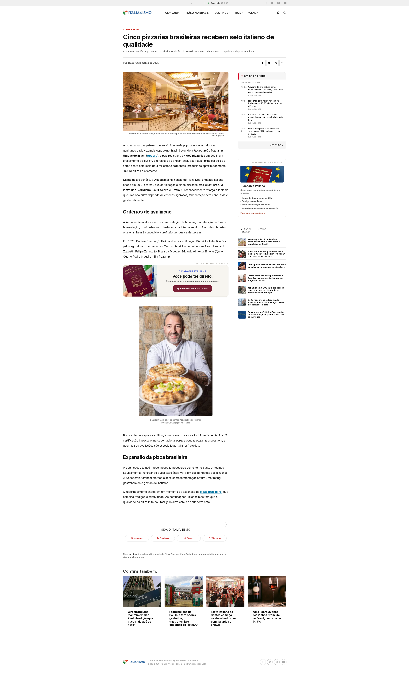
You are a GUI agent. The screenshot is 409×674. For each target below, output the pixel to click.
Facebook (164, 538)
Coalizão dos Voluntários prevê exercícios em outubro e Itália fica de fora (265, 117)
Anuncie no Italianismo (160, 660)
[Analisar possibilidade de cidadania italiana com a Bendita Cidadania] (140, 281)
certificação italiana (186, 554)
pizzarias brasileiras (133, 557)
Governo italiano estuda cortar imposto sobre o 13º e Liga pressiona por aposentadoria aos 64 (265, 89)
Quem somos (179, 660)
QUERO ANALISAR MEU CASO (192, 288)
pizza (223, 554)
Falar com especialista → (252, 213)
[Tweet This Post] (269, 63)
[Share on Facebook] (263, 63)
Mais (238, 12)
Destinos (221, 12)
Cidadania (172, 12)
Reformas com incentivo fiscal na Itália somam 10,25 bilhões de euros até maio (265, 103)
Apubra (152, 155)
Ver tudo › (276, 145)
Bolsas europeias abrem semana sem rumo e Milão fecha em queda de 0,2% (264, 131)
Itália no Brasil (197, 12)
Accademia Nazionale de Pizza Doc (156, 554)
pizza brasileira (211, 491)
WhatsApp (216, 538)
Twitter (190, 538)
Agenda (252, 12)
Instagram (138, 538)
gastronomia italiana (208, 554)
